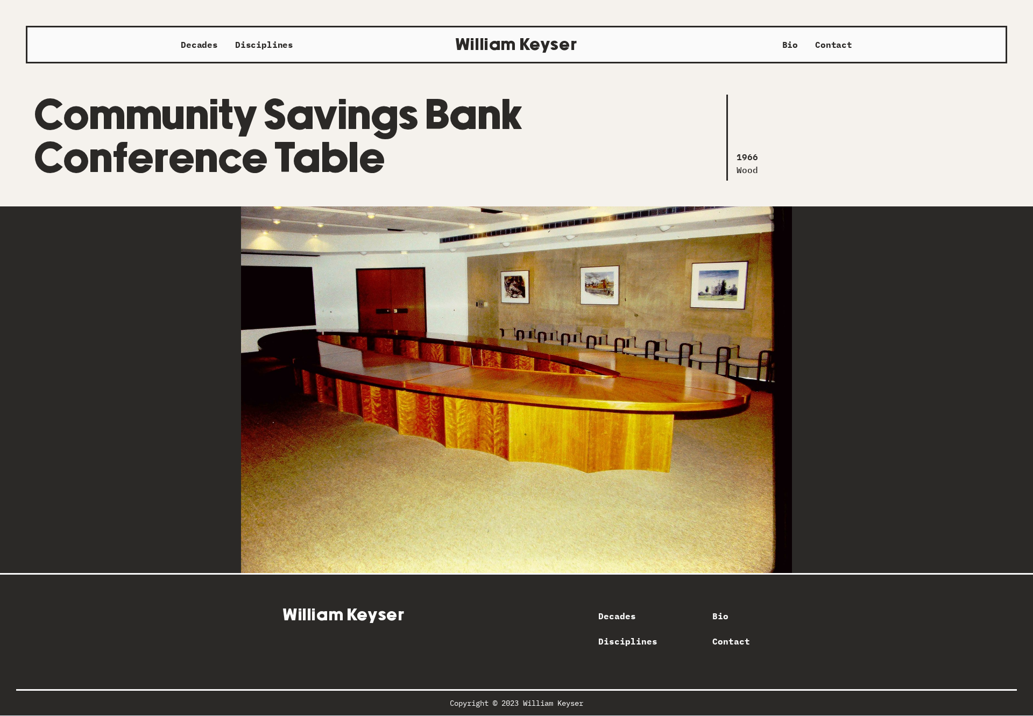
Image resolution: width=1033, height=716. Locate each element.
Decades (199, 44)
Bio (790, 44)
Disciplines (264, 44)
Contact (833, 44)
